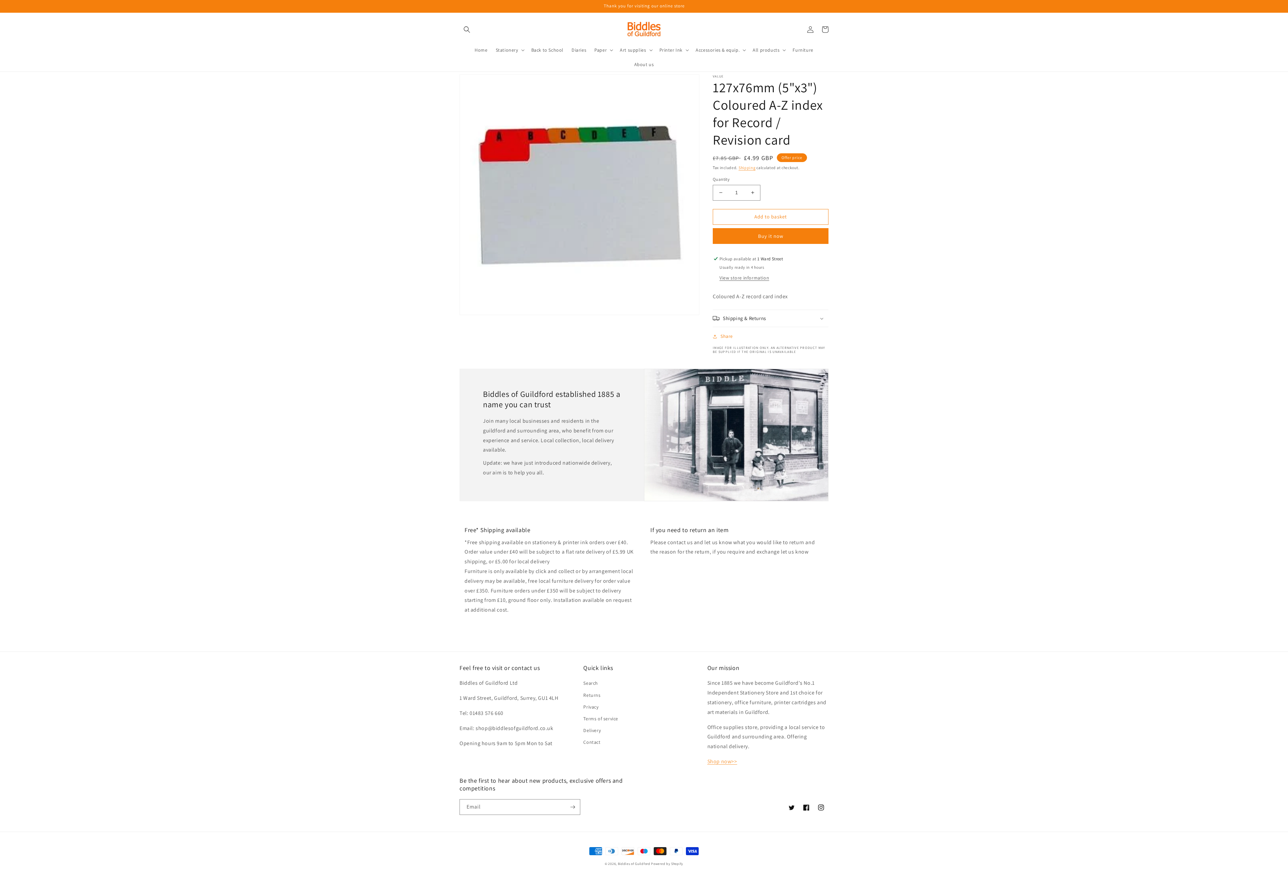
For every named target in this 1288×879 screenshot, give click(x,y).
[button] (467, 29)
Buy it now (771, 236)
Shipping (747, 167)
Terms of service (600, 719)
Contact (591, 742)
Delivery (592, 730)
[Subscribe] (572, 807)
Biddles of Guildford (634, 864)
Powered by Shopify (667, 864)
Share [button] (726, 336)
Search (590, 683)
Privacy (590, 707)
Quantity (721, 179)
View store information (744, 278)
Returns (591, 695)
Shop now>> (722, 761)
